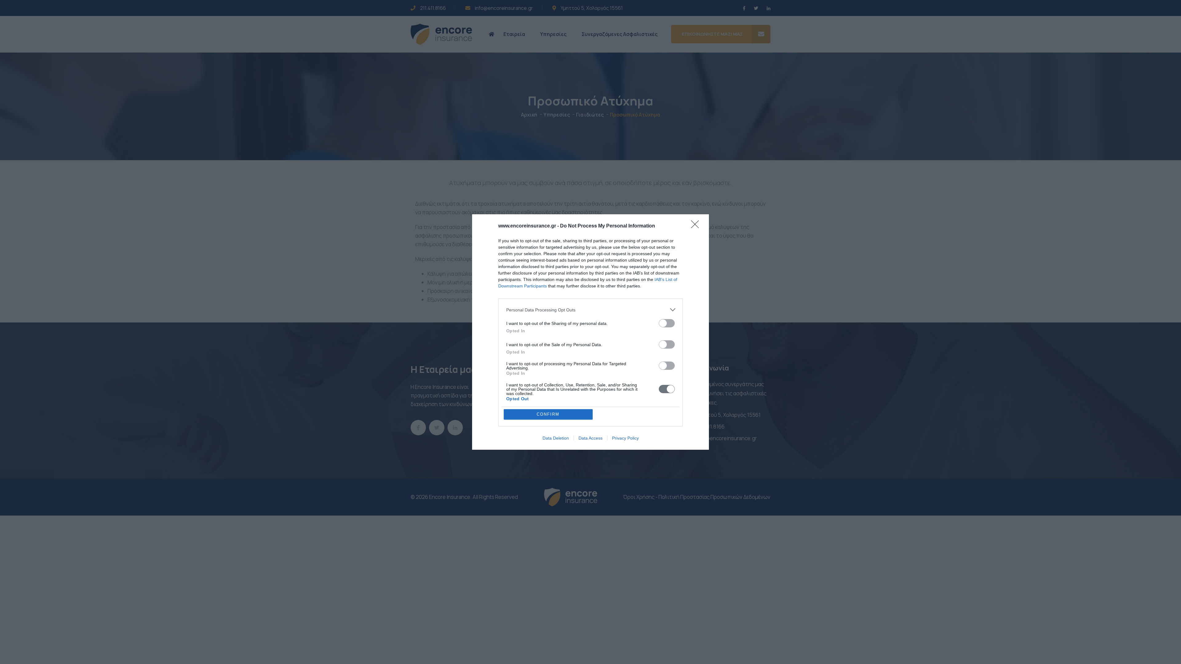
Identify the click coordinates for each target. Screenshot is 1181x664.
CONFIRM (548, 414)
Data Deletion (556, 438)
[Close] (697, 226)
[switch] (667, 323)
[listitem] (590, 309)
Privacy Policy (625, 438)
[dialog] (590, 332)
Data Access (590, 438)
